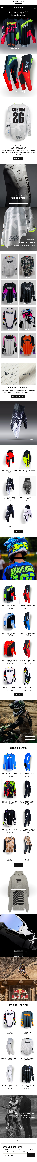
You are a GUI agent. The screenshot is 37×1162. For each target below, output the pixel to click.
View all (18, 531)
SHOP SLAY (30, 738)
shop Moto (18, 158)
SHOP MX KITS (18, 91)
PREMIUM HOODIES (18, 891)
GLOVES (31, 439)
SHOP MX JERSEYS (18, 396)
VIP (18, 1140)
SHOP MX (13, 201)
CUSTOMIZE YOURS (18, 558)
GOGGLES (18, 954)
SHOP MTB (23, 201)
